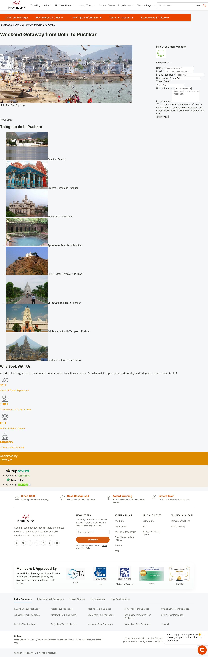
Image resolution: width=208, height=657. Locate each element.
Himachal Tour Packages (136, 608)
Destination (163, 78)
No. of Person (165, 88)
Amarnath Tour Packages (63, 615)
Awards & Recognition (125, 532)
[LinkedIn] (50, 543)
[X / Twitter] (43, 543)
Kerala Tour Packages (61, 608)
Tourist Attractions (120, 17)
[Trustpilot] (16, 543)
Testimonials (121, 526)
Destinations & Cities (48, 17)
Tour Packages (145, 5)
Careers (118, 545)
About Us (119, 521)
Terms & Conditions (180, 521)
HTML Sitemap (178, 526)
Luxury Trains (86, 5)
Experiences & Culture (154, 17)
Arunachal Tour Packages (27, 615)
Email (160, 71)
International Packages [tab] (50, 599)
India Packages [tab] (23, 599)
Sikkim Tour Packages (172, 615)
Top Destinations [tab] (120, 599)
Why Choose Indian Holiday (124, 538)
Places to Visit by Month (151, 533)
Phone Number (165, 74)
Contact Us (148, 521)
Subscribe (93, 539)
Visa (145, 526)
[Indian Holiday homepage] (26, 518)
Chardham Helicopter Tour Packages (137, 616)
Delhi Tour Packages (16, 17)
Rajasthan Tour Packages (26, 608)
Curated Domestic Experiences (115, 5)
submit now (162, 117)
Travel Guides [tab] (77, 599)
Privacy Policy (182, 104)
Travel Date (163, 81)
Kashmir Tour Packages (99, 608)
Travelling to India (39, 5)
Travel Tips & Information (84, 17)
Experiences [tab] (98, 599)
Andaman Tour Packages (100, 624)
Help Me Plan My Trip (12, 105)
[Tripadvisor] (23, 543)
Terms (104, 545)
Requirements (164, 101)
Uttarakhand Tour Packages (175, 608)
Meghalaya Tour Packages (137, 624)
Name (160, 67)
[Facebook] (36, 543)
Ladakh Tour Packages (25, 624)
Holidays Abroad (63, 5)
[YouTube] (57, 543)
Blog (117, 550)
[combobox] (171, 5)
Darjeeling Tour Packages (63, 624)
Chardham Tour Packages (100, 615)
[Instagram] (30, 543)
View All (165, 624)
